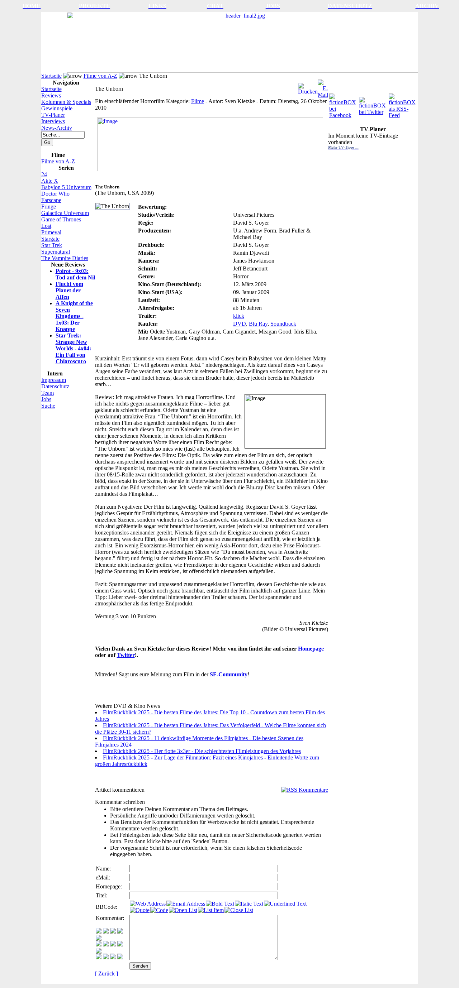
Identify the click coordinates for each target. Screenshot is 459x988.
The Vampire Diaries (64, 258)
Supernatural (55, 252)
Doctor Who (55, 194)
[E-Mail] (323, 87)
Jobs (46, 399)
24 (44, 174)
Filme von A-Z (100, 76)
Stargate (50, 239)
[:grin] (106, 932)
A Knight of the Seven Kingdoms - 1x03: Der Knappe (74, 316)
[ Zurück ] (106, 973)
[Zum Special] (210, 169)
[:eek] (106, 944)
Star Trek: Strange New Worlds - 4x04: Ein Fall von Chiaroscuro (73, 348)
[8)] (120, 932)
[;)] (113, 932)
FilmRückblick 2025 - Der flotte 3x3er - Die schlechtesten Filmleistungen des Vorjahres (202, 751)
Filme (197, 101)
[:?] (98, 957)
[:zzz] (120, 944)
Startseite (51, 76)
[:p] (98, 939)
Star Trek (51, 245)
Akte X (49, 181)
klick (238, 316)
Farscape (51, 200)
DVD (239, 324)
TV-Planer (53, 115)
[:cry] (106, 957)
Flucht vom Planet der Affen (69, 290)
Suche (48, 406)
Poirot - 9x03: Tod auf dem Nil (75, 274)
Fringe (48, 206)
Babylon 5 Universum (66, 187)
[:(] (113, 957)
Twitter (126, 655)
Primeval (51, 232)
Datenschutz (55, 386)
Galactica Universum (65, 213)
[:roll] (98, 944)
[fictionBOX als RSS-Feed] (403, 104)
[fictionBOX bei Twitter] (373, 104)
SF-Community (228, 674)
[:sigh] (98, 952)
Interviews (53, 121)
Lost (46, 226)
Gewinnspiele (56, 108)
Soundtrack (283, 324)
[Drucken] (308, 87)
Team (47, 393)
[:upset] (113, 944)
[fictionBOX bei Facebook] (343, 104)
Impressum (53, 380)
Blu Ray (258, 324)
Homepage (311, 649)
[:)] (98, 932)
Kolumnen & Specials (66, 102)
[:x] (120, 957)
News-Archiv (56, 128)
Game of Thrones (61, 219)
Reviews (51, 95)
